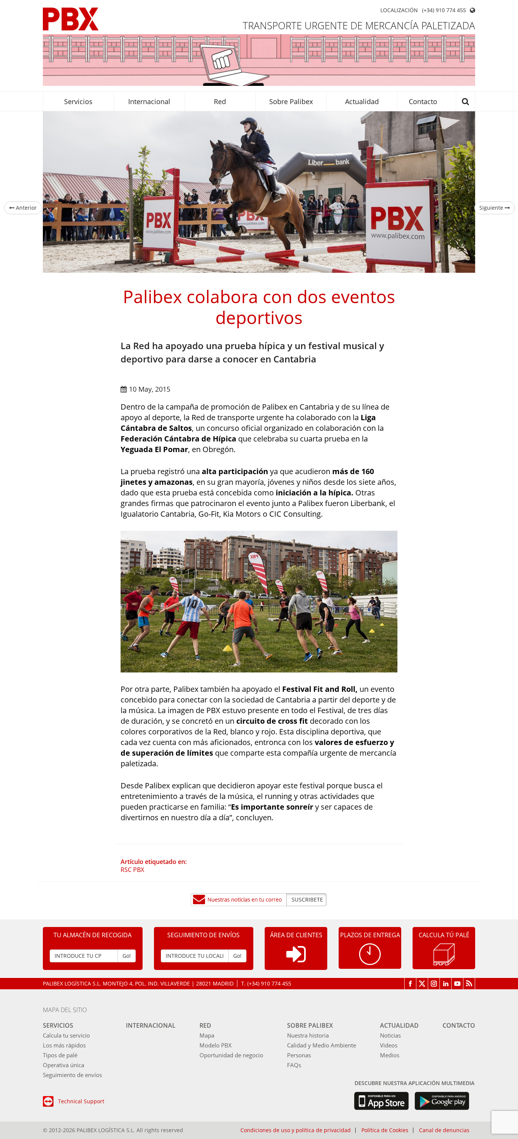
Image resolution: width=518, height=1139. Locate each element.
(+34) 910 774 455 (444, 10)
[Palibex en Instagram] (434, 983)
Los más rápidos (64, 1045)
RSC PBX (132, 869)
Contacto (423, 101)
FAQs (294, 1065)
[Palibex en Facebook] (410, 983)
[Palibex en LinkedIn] (446, 983)
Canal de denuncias (444, 1130)
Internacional (149, 101)
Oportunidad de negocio (231, 1055)
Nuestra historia (308, 1035)
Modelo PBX (215, 1045)
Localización (399, 10)
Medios (389, 1055)
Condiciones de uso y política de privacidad (295, 1130)
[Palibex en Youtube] (457, 983)
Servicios (78, 101)
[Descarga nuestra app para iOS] (381, 1101)
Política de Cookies (384, 1130)
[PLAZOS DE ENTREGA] (370, 953)
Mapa (206, 1035)
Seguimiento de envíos (72, 1075)
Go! (126, 955)
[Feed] (469, 983)
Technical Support (81, 1101)
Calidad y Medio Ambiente (321, 1045)
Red (220, 101)
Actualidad (362, 101)
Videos (388, 1045)
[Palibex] (71, 19)
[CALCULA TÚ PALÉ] (444, 953)
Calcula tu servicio (66, 1035)
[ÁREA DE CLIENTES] (296, 960)
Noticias (390, 1035)
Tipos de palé (60, 1055)
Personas (299, 1055)
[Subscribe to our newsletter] (259, 899)
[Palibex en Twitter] (422, 983)
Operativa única (63, 1065)
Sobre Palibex (291, 101)
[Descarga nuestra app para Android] (441, 1101)
